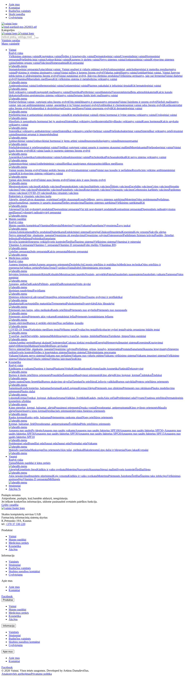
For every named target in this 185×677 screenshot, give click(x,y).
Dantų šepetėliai (32, 381)
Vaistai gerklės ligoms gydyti (56, 170)
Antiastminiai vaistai (84, 170)
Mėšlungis (54, 479)
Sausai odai (51, 443)
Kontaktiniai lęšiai (65, 316)
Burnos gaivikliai (126, 381)
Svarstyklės (89, 303)
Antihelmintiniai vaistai (49, 163)
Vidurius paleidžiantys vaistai (120, 72)
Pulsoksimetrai (74, 303)
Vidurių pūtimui (41, 358)
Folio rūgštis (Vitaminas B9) (100, 245)
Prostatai (126, 349)
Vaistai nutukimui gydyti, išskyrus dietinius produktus (88, 75)
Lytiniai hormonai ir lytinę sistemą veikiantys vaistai (126, 114)
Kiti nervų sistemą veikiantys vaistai (145, 157)
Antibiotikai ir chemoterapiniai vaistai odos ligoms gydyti (131, 105)
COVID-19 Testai (19, 329)
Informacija (8, 625)
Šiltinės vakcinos (119, 186)
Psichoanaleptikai (115, 157)
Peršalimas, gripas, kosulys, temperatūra (98, 349)
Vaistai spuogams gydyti (97, 108)
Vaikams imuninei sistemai (151, 355)
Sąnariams (49, 238)
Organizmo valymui (96, 235)
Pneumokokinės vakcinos (74, 186)
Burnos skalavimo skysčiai (57, 381)
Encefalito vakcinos (140, 186)
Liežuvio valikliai (106, 381)
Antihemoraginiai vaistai (50, 85)
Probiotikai (37, 238)
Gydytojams (16, 17)
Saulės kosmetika (109, 368)
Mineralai (55, 225)
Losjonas (73, 388)
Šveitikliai (74, 423)
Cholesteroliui (58, 342)
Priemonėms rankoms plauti (66, 417)
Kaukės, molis (95, 397)
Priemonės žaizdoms (120, 475)
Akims (12, 231)
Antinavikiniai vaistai (57, 59)
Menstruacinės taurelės (72, 274)
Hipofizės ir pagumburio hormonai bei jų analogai (37, 121)
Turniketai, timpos (119, 336)
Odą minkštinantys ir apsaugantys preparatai (94, 101)
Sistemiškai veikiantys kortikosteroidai (87, 121)
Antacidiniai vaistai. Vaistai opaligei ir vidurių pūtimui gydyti (73, 69)
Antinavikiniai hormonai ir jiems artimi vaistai (59, 140)
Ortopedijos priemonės (57, 297)
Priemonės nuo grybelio (83, 310)
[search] (37, 37)
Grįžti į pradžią (9, 504)
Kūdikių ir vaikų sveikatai (51, 469)
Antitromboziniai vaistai (22, 85)
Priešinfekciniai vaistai (32, 59)
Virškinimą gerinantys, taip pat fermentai (142, 75)
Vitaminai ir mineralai (128, 241)
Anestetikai (15, 157)
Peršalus (44, 267)
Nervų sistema (17, 349)
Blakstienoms (91, 449)
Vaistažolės (74, 267)
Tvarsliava (62, 267)
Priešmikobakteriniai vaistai (125, 131)
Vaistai (12, 49)
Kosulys (82, 199)
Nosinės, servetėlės (96, 274)
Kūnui (75, 368)
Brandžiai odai (36, 443)
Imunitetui (116, 231)
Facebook (7, 596)
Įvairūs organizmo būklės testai (142, 329)
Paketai (111, 274)
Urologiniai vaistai (166, 114)
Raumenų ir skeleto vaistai (85, 59)
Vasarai (13, 456)
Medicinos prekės (19, 258)
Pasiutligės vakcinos (72, 189)
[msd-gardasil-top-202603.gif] (19, 26)
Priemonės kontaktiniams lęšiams (94, 316)
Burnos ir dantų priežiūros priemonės (30, 375)
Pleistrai (104, 336)
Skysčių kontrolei (19, 241)
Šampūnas (68, 375)
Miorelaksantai (138, 147)
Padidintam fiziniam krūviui (139, 235)
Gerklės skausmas (68, 199)
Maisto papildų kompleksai (24, 225)
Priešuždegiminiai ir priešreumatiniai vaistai (33, 147)
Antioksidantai (24, 231)
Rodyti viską (16, 53)
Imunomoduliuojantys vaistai (101, 140)
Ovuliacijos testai (86, 329)
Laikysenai (37, 297)
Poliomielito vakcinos (48, 189)
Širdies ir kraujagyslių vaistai (77, 56)
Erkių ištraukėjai (105, 303)
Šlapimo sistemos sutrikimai (100, 202)
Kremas (82, 388)
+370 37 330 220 (15, 524)
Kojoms (94, 368)
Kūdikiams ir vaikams (21, 368)
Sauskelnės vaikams (154, 274)
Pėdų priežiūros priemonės (95, 423)
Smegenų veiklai (38, 241)
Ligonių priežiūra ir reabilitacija (101, 264)
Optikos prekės (31, 267)
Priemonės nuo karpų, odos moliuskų (30, 310)
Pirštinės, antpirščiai (50, 284)
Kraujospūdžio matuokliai (37, 303)
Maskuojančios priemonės (45, 449)
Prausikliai (57, 375)
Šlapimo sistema (76, 352)
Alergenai (14, 209)
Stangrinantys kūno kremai (30, 410)
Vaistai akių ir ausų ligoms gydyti (87, 179)
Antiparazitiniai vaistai (137, 59)
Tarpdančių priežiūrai (84, 381)
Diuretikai (75, 92)
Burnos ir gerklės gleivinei (42, 323)
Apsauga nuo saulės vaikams (58, 430)
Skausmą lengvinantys (155, 349)
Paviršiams (39, 290)
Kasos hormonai (151, 121)
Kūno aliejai (107, 375)
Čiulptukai (146, 375)
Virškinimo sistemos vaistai (24, 56)
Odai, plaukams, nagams (40, 235)
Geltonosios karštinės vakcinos (151, 189)
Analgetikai (28, 157)
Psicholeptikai (98, 157)
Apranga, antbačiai (19, 284)
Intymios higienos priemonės (25, 274)
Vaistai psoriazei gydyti (85, 105)
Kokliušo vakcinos (49, 186)
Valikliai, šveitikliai (76, 397)
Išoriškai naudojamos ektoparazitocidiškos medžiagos (92, 163)
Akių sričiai (110, 397)
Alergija (13, 469)
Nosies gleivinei (18, 323)
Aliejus (91, 388)
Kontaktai (14, 7)
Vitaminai (21, 79)
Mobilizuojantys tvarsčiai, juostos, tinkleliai (75, 336)
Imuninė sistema (128, 342)
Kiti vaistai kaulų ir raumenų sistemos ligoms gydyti (60, 150)
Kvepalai (143, 449)
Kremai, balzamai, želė (22, 423)
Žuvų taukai (123, 225)
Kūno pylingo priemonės (144, 407)
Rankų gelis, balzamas (38, 417)
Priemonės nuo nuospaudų (112, 310)
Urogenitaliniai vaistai (133, 56)
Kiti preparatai (75, 62)
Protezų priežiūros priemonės (152, 381)
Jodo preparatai (39, 251)
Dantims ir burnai (43, 368)
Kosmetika (15, 362)
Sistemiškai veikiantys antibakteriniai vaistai (34, 131)
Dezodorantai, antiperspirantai (112, 407)
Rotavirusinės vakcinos (97, 189)
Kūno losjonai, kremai (127, 375)
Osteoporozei (115, 235)
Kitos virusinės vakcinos (64, 192)
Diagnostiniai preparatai (65, 209)
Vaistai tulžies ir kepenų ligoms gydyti (82, 72)
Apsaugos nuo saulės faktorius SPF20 (99, 433)
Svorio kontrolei (57, 241)
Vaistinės (14, 561)
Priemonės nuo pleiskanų (137, 388)
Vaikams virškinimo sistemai (120, 355)
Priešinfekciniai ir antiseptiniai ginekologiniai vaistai (38, 114)
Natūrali (123, 368)
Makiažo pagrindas (19, 449)
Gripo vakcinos (160, 186)
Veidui (68, 368)
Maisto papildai (17, 218)
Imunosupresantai (128, 140)
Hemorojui (112, 342)
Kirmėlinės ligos (27, 469)
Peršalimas (25, 238)
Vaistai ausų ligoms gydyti (53, 179)
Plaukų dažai (27, 391)
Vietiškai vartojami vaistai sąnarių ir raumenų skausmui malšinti (94, 147)
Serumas (55, 388)
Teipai (82, 297)
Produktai (8, 600)
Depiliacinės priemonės (59, 410)
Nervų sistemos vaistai (112, 59)
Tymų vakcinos (27, 189)
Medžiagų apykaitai (56, 345)
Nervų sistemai (17, 235)
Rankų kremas (17, 417)
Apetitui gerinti (24, 342)
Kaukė (64, 388)
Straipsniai (15, 485)
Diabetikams (58, 231)
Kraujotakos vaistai (50, 56)
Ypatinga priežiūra (155, 397)
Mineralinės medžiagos (40, 79)
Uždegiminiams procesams (95, 267)
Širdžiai (70, 241)
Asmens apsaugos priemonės (52, 264)
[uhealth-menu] (18, 66)
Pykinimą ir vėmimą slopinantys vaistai (38, 72)
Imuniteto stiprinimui (41, 475)
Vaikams (86, 225)
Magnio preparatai (77, 251)
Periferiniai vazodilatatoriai (96, 92)
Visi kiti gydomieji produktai (36, 209)
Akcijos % (15, 488)
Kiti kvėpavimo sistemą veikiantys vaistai (39, 173)
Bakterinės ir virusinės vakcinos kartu (30, 196)
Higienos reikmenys (20, 297)
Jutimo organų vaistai (28, 62)
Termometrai (59, 303)
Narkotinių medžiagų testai (44, 329)
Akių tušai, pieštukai (71, 449)
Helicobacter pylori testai (110, 329)
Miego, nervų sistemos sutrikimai (106, 199)
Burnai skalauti (42, 342)
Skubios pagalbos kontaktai (24, 571)
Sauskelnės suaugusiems (129, 274)
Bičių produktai (42, 231)
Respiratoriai (68, 284)
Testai (52, 267)
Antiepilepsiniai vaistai (48, 157)
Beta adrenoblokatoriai (143, 92)
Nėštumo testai (68, 329)
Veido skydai (83, 284)
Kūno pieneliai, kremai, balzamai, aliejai (31, 407)
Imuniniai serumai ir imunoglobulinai (37, 134)
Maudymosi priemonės (87, 375)
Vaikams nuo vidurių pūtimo (88, 355)
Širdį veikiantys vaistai (21, 92)
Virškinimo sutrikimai (128, 202)
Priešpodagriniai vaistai (160, 147)
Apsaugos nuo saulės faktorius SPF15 (142, 433)
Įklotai (45, 274)
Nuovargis (83, 469)
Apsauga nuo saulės (20, 430)
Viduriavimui (24, 358)
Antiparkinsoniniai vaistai (75, 157)
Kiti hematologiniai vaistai (146, 85)
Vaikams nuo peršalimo (58, 355)
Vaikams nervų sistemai (31, 355)
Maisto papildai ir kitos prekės (33, 462)
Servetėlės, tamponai (38, 336)
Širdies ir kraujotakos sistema (50, 352)
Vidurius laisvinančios (62, 358)
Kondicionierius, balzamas (35, 388)
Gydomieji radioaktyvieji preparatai (41, 212)
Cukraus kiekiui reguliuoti (81, 342)
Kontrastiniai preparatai (128, 209)
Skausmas (94, 469)
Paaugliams (97, 225)
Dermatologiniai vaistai (107, 56)
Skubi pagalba (17, 14)
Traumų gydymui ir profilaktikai (104, 297)
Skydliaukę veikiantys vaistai (125, 121)
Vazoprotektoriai (121, 92)
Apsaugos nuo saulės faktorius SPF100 (97, 430)
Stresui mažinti (108, 469)
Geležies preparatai (19, 251)
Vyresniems (110, 225)
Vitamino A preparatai (21, 245)
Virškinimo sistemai (105, 241)
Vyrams (76, 225)
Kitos (78, 358)
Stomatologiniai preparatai (23, 69)
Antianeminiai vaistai (76, 85)
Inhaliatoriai (15, 303)
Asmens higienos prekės (22, 264)
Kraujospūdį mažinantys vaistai (52, 92)
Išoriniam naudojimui (21, 290)
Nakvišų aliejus (157, 231)
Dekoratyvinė (135, 368)
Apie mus (14, 4)
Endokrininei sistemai (77, 231)
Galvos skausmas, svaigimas (41, 199)
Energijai (94, 231)
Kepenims (127, 231)
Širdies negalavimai (73, 202)
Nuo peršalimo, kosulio (70, 323)
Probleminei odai (126, 397)
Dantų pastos (16, 381)
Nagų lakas (131, 449)
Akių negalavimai (19, 475)
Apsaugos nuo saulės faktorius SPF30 (56, 433)
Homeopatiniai (59, 62)
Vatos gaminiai (137, 336)
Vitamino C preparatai (46, 245)
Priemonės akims (18, 316)
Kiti (142, 202)
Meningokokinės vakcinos (24, 186)
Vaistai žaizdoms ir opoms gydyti (138, 101)
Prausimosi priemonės (66, 407)
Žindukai (157, 375)
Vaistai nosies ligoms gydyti (24, 170)
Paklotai (74, 297)
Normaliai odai (78, 443)
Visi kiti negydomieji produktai (97, 209)
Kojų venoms (141, 231)
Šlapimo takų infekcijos (153, 475)
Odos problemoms (146, 199)
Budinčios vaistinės (20, 10)
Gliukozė (105, 231)
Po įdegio (36, 430)
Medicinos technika (130, 264)
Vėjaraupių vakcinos (122, 189)
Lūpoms (13, 397)
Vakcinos (45, 62)
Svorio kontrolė (25, 352)
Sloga (147, 469)
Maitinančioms (36, 345)
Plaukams (58, 368)
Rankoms (84, 368)
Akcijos (13, 549)
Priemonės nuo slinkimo (109, 388)
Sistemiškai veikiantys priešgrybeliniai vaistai (84, 131)
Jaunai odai (64, 443)
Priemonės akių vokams (41, 316)
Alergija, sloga (17, 199)
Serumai (61, 397)
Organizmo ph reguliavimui (69, 235)
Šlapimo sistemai (84, 241)
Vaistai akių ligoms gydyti (23, 179)
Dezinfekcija (76, 264)
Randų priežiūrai (60, 310)
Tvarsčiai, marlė (18, 336)
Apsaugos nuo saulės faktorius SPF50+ (142, 430)
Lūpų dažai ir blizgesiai (112, 449)
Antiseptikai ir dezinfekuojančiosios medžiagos (57, 108)
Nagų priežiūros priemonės (97, 417)
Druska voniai (87, 407)
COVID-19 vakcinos (39, 192)
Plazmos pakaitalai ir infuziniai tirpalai (109, 85)
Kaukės (34, 284)
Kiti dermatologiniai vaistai (126, 108)
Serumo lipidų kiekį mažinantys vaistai (96, 95)
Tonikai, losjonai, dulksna (41, 397)
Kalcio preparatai (57, 251)
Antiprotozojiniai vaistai (22, 163)
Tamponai (171, 274)
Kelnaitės (54, 274)
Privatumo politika (41, 673)
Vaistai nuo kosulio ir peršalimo (114, 170)
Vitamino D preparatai (71, 245)
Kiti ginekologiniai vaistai (82, 114)
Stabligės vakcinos (99, 186)
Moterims (130, 199)
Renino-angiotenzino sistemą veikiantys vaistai (47, 95)
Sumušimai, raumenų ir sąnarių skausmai (39, 202)
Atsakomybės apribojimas (16, 673)
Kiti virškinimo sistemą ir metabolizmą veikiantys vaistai (85, 79)
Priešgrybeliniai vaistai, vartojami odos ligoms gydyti (39, 101)
